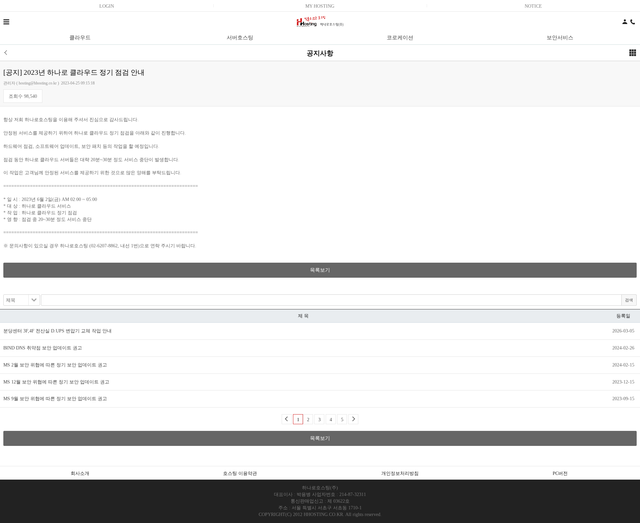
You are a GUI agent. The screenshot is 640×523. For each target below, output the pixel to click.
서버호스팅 (240, 37)
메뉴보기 (632, 52)
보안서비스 (560, 37)
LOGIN (106, 6)
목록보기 (320, 270)
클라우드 (80, 37)
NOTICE (533, 6)
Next (353, 419)
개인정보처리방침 (400, 473)
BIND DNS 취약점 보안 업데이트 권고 (42, 347)
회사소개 (80, 473)
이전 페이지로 (8, 53)
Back (287, 419)
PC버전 (560, 473)
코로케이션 (400, 37)
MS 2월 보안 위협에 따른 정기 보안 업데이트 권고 (55, 364)
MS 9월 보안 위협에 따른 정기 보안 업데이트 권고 (55, 398)
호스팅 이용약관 (240, 473)
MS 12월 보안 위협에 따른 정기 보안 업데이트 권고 (56, 381)
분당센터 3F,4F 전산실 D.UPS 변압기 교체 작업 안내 (57, 330)
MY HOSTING (319, 6)
